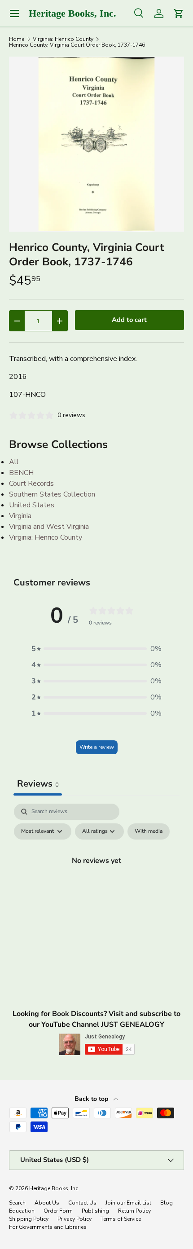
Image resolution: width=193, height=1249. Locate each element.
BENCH (21, 473)
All (14, 462)
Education (22, 1210)
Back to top (92, 1099)
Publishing (95, 1210)
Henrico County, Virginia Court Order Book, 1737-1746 (77, 45)
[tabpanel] (96, 881)
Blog (166, 1202)
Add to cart (129, 319)
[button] (96, 648)
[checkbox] (148, 831)
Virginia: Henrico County (63, 39)
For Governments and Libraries (48, 1227)
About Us (47, 1202)
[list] (96, 144)
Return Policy (134, 1210)
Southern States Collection (52, 494)
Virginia (20, 516)
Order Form (58, 1210)
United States (31, 505)
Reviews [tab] (37, 784)
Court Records (31, 483)
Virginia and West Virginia (49, 527)
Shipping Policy (28, 1219)
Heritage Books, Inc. (54, 1188)
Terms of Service (121, 1219)
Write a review (96, 747)
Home (16, 39)
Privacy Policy (74, 1219)
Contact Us (82, 1202)
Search (17, 1202)
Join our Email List (128, 1202)
